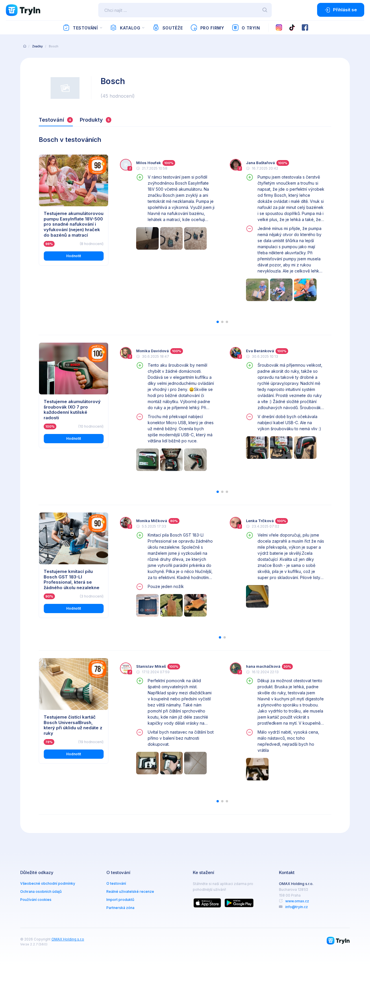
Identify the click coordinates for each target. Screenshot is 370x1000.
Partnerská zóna (120, 908)
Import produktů (120, 899)
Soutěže (172, 27)
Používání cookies (35, 899)
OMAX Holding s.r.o (67, 939)
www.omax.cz (297, 901)
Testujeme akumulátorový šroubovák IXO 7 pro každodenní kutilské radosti (72, 409)
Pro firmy (212, 27)
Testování (85, 27)
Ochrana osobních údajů (41, 891)
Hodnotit (73, 256)
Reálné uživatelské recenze (130, 891)
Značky (37, 46)
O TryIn (251, 27)
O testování (116, 883)
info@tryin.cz (296, 907)
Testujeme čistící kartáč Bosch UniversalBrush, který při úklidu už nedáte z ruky (73, 725)
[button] (218, 322)
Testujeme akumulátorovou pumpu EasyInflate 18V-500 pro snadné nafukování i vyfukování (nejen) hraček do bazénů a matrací (73, 224)
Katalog (130, 27)
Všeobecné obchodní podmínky (47, 883)
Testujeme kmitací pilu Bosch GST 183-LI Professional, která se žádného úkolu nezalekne (71, 579)
